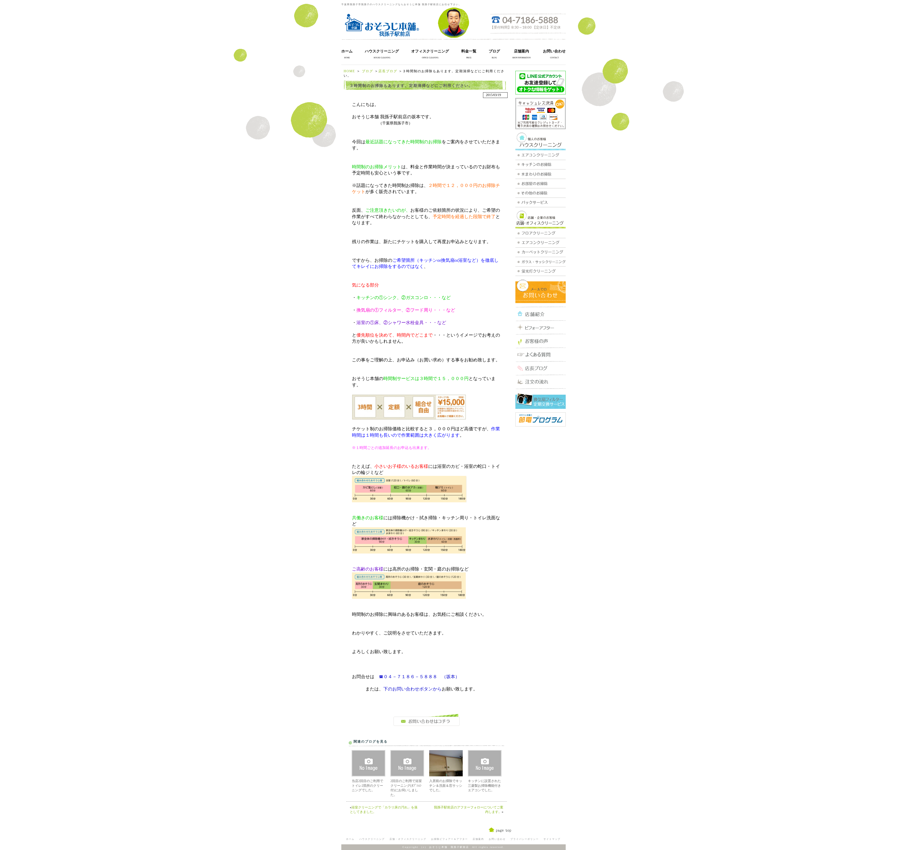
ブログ (494, 51)
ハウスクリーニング (382, 51)
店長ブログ (387, 71)
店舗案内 (521, 51)
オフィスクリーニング (430, 51)
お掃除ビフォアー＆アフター (449, 839)
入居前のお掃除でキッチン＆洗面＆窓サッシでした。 (445, 785)
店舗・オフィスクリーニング (407, 839)
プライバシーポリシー (524, 839)
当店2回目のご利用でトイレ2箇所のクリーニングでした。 (367, 785)
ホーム (347, 51)
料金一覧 (468, 51)
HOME (349, 71)
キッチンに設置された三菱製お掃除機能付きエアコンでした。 (484, 785)
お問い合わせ (554, 51)
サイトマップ (551, 839)
